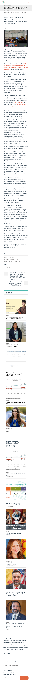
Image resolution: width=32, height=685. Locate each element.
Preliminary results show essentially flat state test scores (14, 504)
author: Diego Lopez (20, 12)
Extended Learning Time (10, 259)
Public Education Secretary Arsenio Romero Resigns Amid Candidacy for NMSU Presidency (15, 594)
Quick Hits (9, 428)
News (10, 5)
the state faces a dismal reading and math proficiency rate (15, 106)
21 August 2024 (9, 629)
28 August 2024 (9, 596)
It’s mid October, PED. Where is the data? (15, 402)
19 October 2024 (10, 476)
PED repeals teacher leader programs (13, 533)
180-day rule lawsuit (10, 257)
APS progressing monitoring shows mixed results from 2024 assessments (16, 374)
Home (6, 5)
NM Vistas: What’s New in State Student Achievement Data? (14, 317)
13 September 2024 (10, 536)
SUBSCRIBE (24, 678)
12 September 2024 (10, 565)
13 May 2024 (11, 12)
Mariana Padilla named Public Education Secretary (14, 563)
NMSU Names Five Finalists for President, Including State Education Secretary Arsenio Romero (15, 626)
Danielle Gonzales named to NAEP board (15, 430)
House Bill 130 (19, 102)
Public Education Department (12, 261)
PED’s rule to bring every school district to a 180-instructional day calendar (15, 65)
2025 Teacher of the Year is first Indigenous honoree (14, 345)
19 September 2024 (10, 506)
